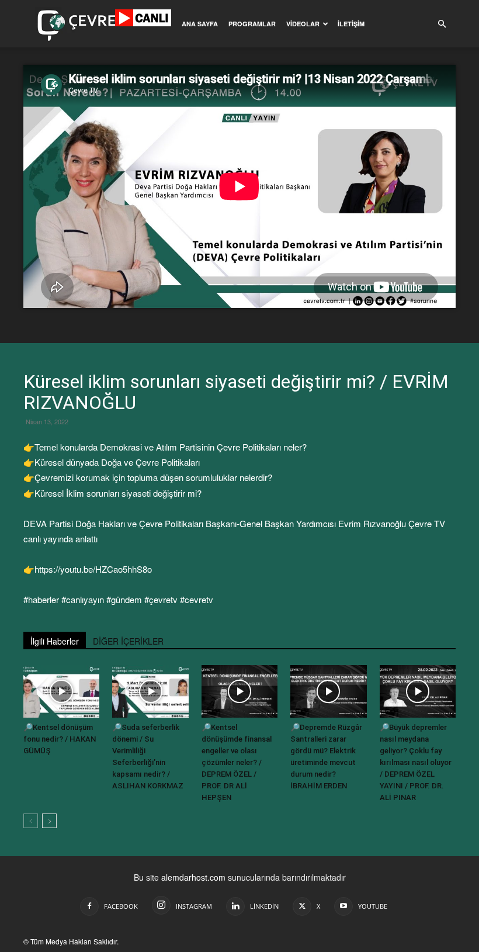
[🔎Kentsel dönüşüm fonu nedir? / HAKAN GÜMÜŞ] (61, 691)
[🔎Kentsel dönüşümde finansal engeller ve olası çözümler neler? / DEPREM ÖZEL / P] (239, 691)
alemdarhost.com (193, 877)
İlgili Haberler (54, 641)
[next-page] (49, 820)
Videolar (303, 23)
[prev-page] (30, 820)
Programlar (252, 23)
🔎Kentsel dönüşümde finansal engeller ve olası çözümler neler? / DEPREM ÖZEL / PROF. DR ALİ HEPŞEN (237, 762)
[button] (442, 24)
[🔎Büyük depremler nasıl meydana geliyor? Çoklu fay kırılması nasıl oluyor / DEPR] (418, 691)
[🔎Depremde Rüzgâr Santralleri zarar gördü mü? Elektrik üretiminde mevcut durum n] (328, 691)
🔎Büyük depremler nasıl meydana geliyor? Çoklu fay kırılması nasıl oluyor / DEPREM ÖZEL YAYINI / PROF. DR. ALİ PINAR (416, 762)
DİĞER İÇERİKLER (128, 641)
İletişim (351, 23)
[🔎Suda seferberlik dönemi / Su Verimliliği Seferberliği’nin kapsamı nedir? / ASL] (150, 691)
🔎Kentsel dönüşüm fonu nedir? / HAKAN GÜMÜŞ (59, 739)
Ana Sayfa (200, 23)
